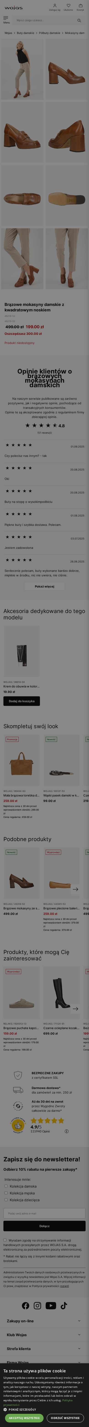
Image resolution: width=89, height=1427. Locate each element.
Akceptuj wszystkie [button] (24, 1418)
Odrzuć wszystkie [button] (65, 1418)
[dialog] (44, 713)
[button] (44, 1409)
